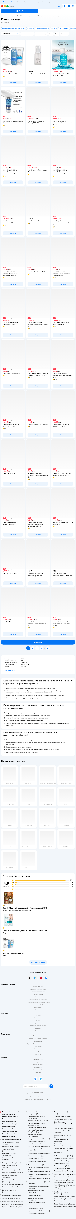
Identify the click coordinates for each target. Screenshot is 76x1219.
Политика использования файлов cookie (38, 1002)
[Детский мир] (5, 6)
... (44, 648)
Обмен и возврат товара (38, 991)
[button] (19, 11)
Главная (3, 16)
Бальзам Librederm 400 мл (13, 953)
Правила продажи (38, 994)
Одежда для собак (38, 1070)
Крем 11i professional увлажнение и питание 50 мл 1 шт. (25, 930)
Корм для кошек (38, 1062)
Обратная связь (38, 1007)
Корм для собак (38, 1067)
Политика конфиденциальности (38, 999)
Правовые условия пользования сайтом (38, 1094)
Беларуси (48, 1099)
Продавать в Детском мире (38, 989)
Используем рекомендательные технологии (38, 1096)
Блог (38, 1051)
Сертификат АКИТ (38, 1004)
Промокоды (38, 997)
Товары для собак (38, 1064)
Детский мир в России (31, 1099)
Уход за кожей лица (44, 16)
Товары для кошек (38, 1059)
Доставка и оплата (38, 986)
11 (47, 648)
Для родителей (13, 16)
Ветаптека (38, 1072)
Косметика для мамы (28, 16)
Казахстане (41, 1099)
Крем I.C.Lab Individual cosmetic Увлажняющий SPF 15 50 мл (27, 908)
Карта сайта (38, 1010)
